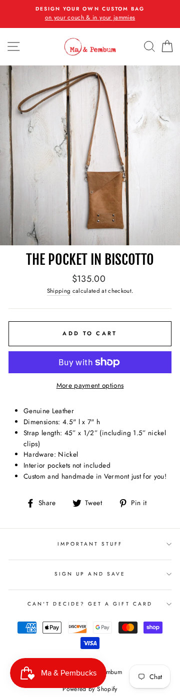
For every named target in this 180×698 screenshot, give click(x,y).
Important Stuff (90, 544)
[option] (90, 14)
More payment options (90, 385)
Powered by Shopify (89, 689)
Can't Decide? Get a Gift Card (90, 604)
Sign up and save (90, 574)
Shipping (59, 291)
